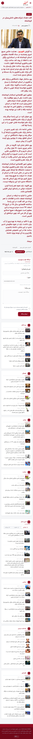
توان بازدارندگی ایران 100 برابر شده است (14, 555)
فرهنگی (24, 373)
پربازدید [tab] (6, 527)
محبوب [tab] (15, 527)
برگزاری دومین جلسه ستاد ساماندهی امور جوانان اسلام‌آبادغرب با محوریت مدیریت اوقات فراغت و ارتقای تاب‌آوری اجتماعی (15, 451)
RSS (16, 736)
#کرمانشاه (15, 247)
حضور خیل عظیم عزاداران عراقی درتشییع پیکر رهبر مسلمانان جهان (14, 332)
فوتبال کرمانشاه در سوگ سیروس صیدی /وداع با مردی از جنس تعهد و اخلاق (15, 459)
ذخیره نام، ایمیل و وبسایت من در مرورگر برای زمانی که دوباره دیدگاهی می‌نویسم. (16, 308)
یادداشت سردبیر (22, 629)
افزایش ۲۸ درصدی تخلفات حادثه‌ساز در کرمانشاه (15, 392)
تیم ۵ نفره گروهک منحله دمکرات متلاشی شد (14, 621)
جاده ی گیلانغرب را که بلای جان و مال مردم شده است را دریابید (14, 636)
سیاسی (24, 582)
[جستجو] (2, 3)
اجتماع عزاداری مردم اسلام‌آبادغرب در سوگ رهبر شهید (14, 610)
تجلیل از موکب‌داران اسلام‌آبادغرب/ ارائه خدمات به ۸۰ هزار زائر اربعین (15, 381)
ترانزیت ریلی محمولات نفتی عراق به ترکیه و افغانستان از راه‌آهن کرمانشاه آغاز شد (14, 715)
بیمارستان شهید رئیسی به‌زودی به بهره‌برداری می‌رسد (16, 542)
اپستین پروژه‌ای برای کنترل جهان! (17, 361)
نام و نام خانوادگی (25, 269)
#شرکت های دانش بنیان (25, 247)
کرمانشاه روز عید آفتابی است (17, 549)
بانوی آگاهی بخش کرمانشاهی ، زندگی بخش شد (14, 665)
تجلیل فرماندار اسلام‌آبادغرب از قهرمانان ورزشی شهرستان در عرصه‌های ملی (15, 427)
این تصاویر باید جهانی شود (18, 616)
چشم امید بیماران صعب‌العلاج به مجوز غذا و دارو (13, 574)
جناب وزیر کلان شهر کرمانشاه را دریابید (15, 642)
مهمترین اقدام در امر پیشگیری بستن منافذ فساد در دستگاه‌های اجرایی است (13, 534)
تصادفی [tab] (24, 527)
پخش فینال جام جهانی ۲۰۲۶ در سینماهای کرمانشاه (14, 443)
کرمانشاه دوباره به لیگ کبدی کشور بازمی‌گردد (14, 465)
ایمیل (28, 278)
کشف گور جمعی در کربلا (19, 366)
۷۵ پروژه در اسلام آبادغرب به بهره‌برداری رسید (14, 686)
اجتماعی (29, 14)
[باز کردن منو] (30, 3)
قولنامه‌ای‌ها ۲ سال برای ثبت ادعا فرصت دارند (14, 405)
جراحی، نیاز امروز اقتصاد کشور (17, 647)
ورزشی (24, 420)
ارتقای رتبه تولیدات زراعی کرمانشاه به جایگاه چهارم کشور (14, 692)
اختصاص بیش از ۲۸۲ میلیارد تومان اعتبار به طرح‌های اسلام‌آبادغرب (14, 708)
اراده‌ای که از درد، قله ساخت (18, 485)
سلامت (24, 472)
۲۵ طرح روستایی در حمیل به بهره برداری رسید (15, 680)
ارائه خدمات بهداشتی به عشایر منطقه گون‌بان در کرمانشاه (14, 498)
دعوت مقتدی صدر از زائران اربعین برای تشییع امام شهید (14, 339)
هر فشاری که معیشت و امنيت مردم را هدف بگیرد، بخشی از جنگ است (14, 589)
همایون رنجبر (24, 26)
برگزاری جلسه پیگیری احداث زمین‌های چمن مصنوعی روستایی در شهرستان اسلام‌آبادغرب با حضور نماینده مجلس (14, 435)
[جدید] (27, 587)
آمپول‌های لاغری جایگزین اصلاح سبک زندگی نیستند (14, 399)
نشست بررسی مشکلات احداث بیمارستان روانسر (15, 491)
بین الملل (23, 325)
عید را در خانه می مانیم (19, 659)
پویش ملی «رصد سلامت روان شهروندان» (15, 513)
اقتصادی (24, 673)
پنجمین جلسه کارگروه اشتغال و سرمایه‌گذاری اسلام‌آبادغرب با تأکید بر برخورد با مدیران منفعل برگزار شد (14, 700)
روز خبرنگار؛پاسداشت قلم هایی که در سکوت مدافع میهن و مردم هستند (14, 411)
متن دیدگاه (27, 288)
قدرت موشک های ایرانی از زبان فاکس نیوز (14, 356)
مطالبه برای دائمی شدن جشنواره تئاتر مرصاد (14, 387)
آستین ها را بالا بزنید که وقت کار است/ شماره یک (15, 653)
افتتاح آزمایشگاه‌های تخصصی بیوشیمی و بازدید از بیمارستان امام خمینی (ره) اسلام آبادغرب (15, 506)
